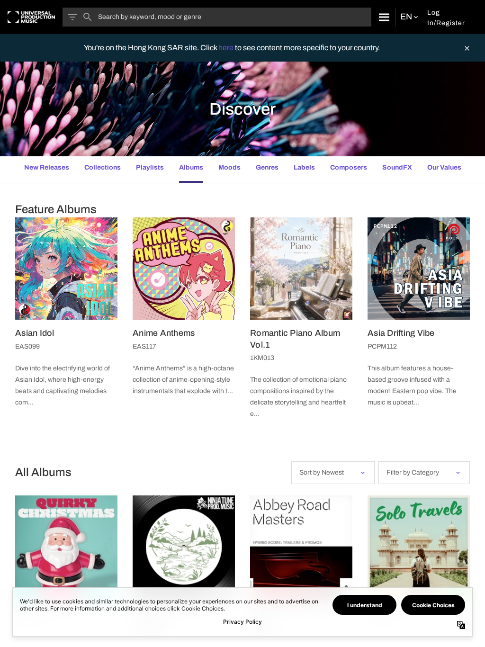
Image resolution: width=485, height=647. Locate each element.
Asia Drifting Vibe (401, 333)
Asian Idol (34, 333)
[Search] (383, 17)
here (226, 48)
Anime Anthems (164, 333)
